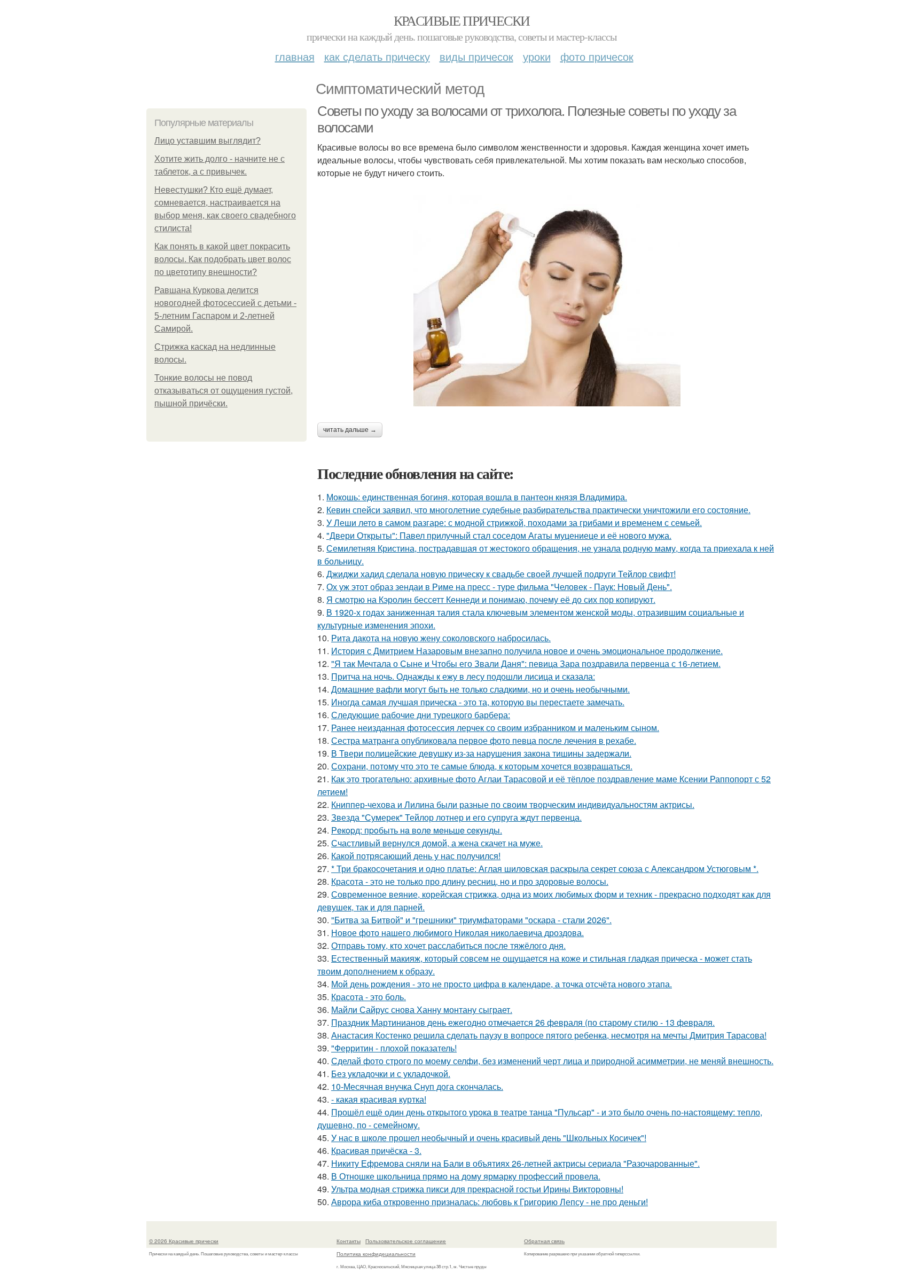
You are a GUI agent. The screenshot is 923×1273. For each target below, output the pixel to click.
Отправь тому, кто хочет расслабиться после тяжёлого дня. (448, 945)
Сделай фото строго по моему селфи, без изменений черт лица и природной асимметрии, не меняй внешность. (552, 1061)
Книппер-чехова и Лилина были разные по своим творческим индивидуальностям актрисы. (512, 804)
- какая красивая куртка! (378, 1099)
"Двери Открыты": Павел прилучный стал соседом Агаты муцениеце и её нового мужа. (498, 535)
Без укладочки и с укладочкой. (390, 1073)
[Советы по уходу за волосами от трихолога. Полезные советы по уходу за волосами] (547, 300)
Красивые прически (462, 20)
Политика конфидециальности (376, 1254)
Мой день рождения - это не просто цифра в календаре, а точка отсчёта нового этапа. (501, 984)
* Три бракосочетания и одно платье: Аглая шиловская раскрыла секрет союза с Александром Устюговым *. (544, 868)
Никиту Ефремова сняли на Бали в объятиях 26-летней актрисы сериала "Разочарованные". (515, 1163)
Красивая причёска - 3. (376, 1150)
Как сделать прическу (377, 56)
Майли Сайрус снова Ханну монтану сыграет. (421, 1009)
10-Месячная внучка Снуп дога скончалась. (417, 1086)
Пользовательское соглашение (405, 1241)
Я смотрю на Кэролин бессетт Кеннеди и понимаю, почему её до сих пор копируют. (490, 599)
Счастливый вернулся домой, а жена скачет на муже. (437, 843)
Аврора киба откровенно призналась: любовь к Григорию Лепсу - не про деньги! (489, 1202)
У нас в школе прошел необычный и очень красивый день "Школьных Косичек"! (488, 1137)
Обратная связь (544, 1241)
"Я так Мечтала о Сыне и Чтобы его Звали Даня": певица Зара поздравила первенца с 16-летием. (526, 663)
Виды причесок (476, 56)
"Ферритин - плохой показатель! (394, 1048)
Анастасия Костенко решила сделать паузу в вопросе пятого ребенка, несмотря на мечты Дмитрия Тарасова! (548, 1035)
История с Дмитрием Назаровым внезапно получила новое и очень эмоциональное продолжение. (527, 651)
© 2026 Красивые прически (183, 1241)
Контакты (349, 1241)
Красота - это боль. (368, 997)
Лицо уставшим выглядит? (207, 140)
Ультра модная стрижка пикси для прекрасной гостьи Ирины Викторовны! (477, 1189)
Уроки (537, 56)
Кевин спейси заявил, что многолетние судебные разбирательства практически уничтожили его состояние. (538, 510)
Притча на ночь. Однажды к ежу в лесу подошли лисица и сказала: (463, 676)
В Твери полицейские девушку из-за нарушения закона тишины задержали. (481, 753)
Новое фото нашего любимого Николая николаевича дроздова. (457, 932)
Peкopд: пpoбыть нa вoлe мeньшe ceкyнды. (416, 830)
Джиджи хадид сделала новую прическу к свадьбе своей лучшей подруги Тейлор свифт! (501, 574)
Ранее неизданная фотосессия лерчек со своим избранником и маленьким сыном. (495, 727)
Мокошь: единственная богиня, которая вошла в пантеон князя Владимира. (476, 497)
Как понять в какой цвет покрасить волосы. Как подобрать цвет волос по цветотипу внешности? (222, 259)
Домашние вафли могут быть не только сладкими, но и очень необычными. (480, 689)
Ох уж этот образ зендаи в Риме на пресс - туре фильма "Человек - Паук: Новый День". (499, 586)
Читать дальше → (350, 430)
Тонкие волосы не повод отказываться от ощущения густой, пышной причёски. (223, 390)
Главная (295, 56)
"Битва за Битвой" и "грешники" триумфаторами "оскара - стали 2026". (471, 920)
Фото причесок (596, 56)
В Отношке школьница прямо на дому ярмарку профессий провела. (465, 1176)
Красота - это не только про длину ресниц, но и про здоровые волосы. (469, 881)
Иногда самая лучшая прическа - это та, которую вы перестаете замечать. (477, 702)
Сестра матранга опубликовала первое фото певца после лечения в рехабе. (483, 740)
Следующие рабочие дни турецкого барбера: (420, 715)
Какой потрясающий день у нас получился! (415, 856)
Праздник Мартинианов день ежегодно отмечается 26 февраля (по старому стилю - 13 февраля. (523, 1022)
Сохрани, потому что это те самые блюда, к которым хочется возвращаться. (481, 766)
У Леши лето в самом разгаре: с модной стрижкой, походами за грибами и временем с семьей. (514, 522)
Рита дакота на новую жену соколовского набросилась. (441, 638)
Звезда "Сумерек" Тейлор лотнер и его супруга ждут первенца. (456, 817)
